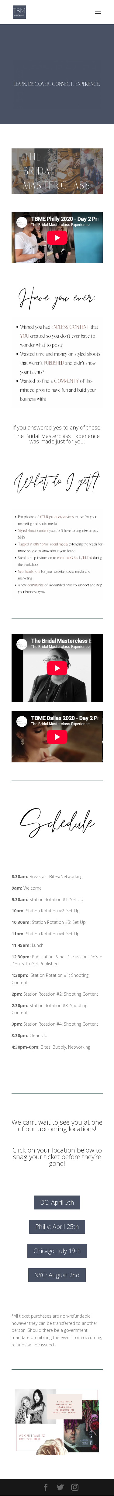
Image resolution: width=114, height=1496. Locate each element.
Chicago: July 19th (57, 1251)
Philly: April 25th (57, 1226)
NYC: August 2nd (57, 1275)
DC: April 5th (57, 1202)
